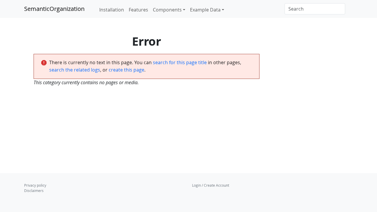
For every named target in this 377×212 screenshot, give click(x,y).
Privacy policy (35, 185)
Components (167, 9)
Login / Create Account (210, 185)
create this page (126, 70)
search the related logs (74, 70)
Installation (111, 9)
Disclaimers (34, 190)
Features (138, 9)
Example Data (205, 9)
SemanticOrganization (54, 9)
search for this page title (180, 62)
